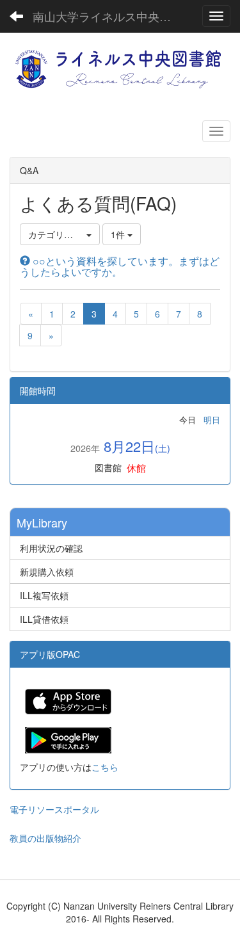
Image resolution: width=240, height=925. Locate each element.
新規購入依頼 (47, 571)
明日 (212, 420)
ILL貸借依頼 (44, 619)
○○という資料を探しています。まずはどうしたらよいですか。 (120, 266)
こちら (105, 766)
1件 (119, 234)
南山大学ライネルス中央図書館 (112, 16)
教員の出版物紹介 (45, 838)
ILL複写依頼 (44, 595)
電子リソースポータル (54, 809)
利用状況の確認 (51, 548)
